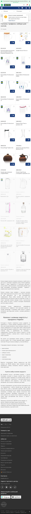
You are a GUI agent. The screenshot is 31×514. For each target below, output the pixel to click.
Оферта (3, 446)
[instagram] (6, 487)
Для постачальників (6, 467)
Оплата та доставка (6, 441)
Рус (6, 424)
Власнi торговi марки (6, 462)
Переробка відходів (6, 455)
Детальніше (15, 2)
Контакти (3, 453)
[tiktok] (14, 487)
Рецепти (3, 465)
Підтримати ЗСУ (5, 427)
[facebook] (2, 487)
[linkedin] (10, 487)
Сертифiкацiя (4, 458)
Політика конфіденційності (7, 448)
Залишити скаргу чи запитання (9, 435)
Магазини (3, 469)
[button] (24, 5)
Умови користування (6, 450)
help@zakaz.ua (4, 478)
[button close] (29, 1)
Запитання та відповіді (7, 433)
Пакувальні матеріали (6, 460)
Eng (10, 424)
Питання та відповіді (6, 443)
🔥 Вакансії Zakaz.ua (6, 472)
